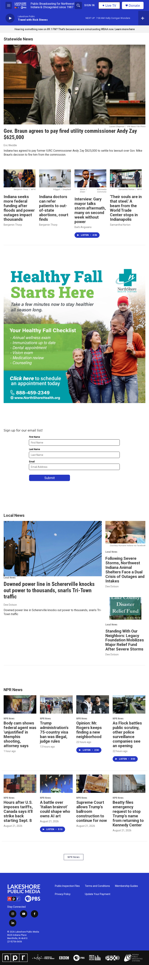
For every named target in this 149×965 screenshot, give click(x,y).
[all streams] (143, 18)
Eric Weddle (10, 145)
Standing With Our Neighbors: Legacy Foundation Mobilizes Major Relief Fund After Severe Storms (124, 640)
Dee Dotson (10, 604)
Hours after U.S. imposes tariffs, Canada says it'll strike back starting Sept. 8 (18, 811)
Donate (134, 5)
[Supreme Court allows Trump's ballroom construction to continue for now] (92, 784)
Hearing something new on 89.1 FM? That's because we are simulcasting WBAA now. (65, 29)
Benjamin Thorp (13, 224)
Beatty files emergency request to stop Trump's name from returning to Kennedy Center (128, 813)
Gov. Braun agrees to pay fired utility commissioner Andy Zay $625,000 (70, 134)
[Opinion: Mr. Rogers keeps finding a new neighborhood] (92, 704)
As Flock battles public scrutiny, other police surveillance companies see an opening (127, 734)
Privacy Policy (63, 894)
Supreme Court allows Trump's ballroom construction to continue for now (91, 811)
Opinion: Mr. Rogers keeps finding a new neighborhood (89, 730)
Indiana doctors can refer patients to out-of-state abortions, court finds (53, 208)
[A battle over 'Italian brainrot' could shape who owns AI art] (56, 784)
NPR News (9, 718)
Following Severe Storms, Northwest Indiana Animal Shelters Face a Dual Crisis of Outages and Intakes (124, 569)
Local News (9, 577)
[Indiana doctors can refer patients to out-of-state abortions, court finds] (55, 178)
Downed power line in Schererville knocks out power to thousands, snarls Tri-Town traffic (49, 590)
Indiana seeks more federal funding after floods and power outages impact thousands (19, 208)
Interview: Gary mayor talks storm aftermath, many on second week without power (90, 210)
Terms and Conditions (97, 886)
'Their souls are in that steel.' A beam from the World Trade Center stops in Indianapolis (126, 208)
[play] (10, 18)
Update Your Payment (97, 894)
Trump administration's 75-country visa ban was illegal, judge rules (54, 732)
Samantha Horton (120, 224)
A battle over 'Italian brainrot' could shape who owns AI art (55, 809)
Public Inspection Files (67, 886)
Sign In (89, 5)
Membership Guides (126, 886)
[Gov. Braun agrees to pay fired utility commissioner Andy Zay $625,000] (74, 84)
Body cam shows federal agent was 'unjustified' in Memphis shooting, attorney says (20, 734)
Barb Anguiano (83, 227)
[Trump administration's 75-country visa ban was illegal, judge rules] (56, 704)
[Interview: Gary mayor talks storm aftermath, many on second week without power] (90, 178)
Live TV (110, 5)
